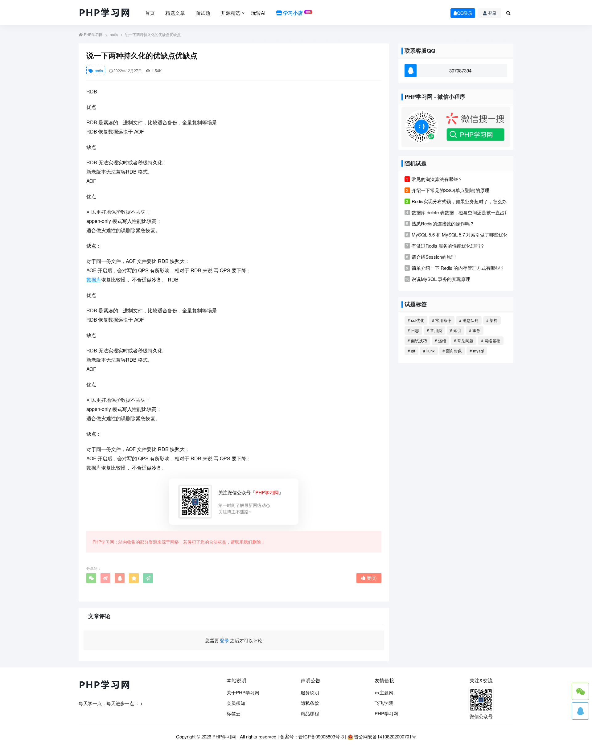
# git (411, 351)
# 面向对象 (452, 351)
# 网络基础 (490, 340)
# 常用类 (434, 330)
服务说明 (310, 692)
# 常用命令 (441, 320)
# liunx (429, 351)
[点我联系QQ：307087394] (580, 711)
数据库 (93, 279)
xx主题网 (384, 692)
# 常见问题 (463, 340)
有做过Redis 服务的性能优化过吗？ (448, 245)
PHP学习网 (93, 34)
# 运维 (440, 340)
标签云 (233, 713)
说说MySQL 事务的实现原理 (441, 279)
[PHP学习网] (105, 13)
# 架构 (492, 320)
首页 (150, 12)
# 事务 (474, 330)
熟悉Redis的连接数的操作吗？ (443, 223)
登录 (492, 13)
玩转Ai (258, 12)
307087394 (460, 70)
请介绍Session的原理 (434, 256)
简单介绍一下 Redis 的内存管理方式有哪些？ (458, 268)
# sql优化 (416, 320)
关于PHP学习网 (243, 692)
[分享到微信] (91, 578)
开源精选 (230, 12)
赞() (372, 578)
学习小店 (296, 12)
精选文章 (175, 12)
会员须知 (236, 703)
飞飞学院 (384, 703)
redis (114, 34)
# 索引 (455, 330)
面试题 (202, 12)
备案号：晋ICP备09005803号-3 (312, 736)
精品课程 (310, 713)
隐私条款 (310, 703)
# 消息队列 (469, 320)
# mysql (477, 351)
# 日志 (413, 330)
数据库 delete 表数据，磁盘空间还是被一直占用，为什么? (471, 212)
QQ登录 (464, 13)
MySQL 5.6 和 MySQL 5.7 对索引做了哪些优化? (461, 234)
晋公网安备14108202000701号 (385, 736)
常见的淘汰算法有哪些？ (437, 179)
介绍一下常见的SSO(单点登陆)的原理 (450, 190)
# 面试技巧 (417, 340)
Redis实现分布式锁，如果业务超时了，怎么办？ (461, 201)
